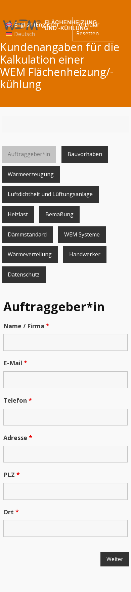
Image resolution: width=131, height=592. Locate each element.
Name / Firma (26, 326)
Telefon (17, 400)
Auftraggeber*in (29, 154)
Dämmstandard (27, 234)
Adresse (17, 438)
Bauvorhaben (85, 154)
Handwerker (84, 254)
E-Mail (15, 363)
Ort (11, 512)
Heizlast (18, 214)
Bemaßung (59, 214)
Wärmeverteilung (30, 254)
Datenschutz (24, 274)
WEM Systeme (82, 234)
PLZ (11, 475)
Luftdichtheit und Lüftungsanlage (50, 194)
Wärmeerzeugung (31, 174)
